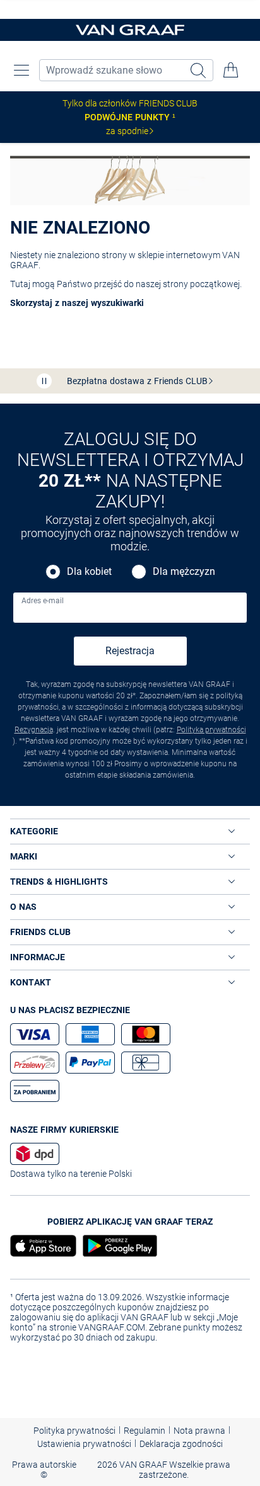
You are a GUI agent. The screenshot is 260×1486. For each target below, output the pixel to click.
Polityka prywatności (211, 729)
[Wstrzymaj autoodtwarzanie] (44, 381)
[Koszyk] (231, 69)
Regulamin (144, 1431)
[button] (21, 70)
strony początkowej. (202, 284)
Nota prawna (199, 1431)
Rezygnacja (34, 729)
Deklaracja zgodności (181, 1444)
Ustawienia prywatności (84, 1444)
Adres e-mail (42, 600)
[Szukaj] (199, 70)
